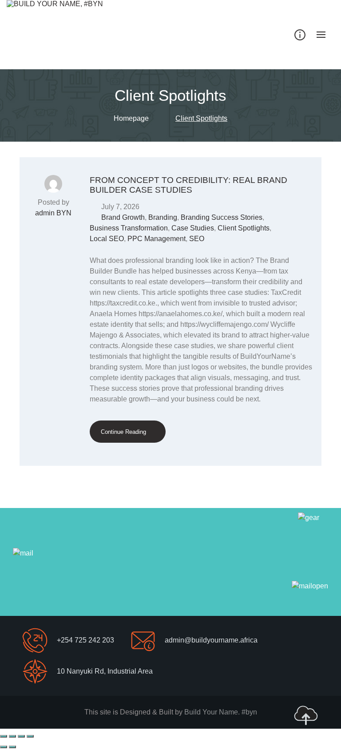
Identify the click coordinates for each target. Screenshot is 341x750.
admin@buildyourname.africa (211, 640)
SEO (196, 238)
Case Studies (192, 228)
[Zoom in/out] (3, 736)
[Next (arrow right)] (12, 747)
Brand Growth (123, 217)
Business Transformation (129, 228)
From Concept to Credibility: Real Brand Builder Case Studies (188, 184)
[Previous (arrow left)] (3, 747)
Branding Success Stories (221, 217)
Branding (162, 217)
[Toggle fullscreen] (12, 736)
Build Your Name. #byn (220, 712)
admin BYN (53, 213)
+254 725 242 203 (85, 640)
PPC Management (156, 238)
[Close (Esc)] (30, 736)
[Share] (21, 736)
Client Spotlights (244, 228)
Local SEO (107, 238)
